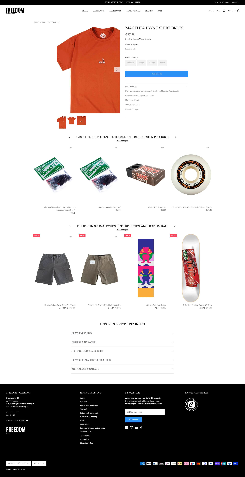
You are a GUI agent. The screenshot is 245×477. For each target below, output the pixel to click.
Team (82, 398)
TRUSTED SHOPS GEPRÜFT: (196, 393)
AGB (82, 420)
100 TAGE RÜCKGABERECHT (87, 351)
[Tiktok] (140, 427)
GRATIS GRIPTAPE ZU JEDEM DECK (91, 360)
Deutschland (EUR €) (222, 2)
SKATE (85, 11)
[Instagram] (131, 427)
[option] (88, 69)
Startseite (36, 22)
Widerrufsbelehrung (88, 417)
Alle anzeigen (122, 141)
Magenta (134, 44)
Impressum (84, 424)
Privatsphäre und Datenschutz (92, 428)
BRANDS (149, 11)
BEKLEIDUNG (98, 11)
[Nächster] (117, 69)
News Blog (84, 439)
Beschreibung (131, 86)
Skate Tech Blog (86, 443)
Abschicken (133, 419)
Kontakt (83, 402)
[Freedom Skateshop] (15, 11)
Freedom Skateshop (18, 469)
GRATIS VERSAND (81, 333)
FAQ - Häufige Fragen (89, 405)
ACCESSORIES (115, 11)
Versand (83, 409)
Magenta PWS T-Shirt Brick (50, 22)
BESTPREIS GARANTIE (83, 342)
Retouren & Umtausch (89, 413)
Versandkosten (145, 39)
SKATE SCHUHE (133, 11)
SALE (160, 11)
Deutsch (234, 2)
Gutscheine (84, 435)
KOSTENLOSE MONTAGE (85, 369)
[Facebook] (126, 427)
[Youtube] (136, 427)
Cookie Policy (85, 432)
